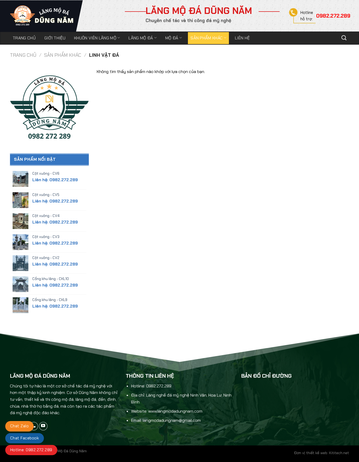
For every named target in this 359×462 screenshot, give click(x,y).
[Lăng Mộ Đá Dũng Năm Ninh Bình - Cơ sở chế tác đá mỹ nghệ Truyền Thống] (42, 15)
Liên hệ (242, 38)
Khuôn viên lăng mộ (95, 38)
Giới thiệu (54, 38)
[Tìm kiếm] (344, 38)
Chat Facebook (24, 438)
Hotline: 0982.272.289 (31, 450)
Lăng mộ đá (141, 38)
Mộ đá (171, 38)
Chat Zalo (19, 426)
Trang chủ (24, 38)
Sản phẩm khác (207, 38)
